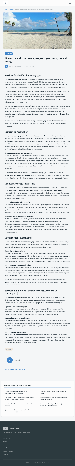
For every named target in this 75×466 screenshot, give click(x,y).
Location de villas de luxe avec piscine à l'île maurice (19, 405)
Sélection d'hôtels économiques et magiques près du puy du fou (54, 398)
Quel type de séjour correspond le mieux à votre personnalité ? (18, 411)
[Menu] (70, 2)
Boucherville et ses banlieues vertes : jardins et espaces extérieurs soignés (19, 398)
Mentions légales (8, 451)
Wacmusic (14, 428)
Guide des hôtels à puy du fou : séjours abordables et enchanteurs (52, 405)
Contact (5, 454)
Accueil (5, 9)
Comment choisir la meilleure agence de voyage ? (53, 392)
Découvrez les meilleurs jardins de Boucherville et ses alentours (16, 392)
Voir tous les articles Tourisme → (16, 369)
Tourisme (11, 9)
